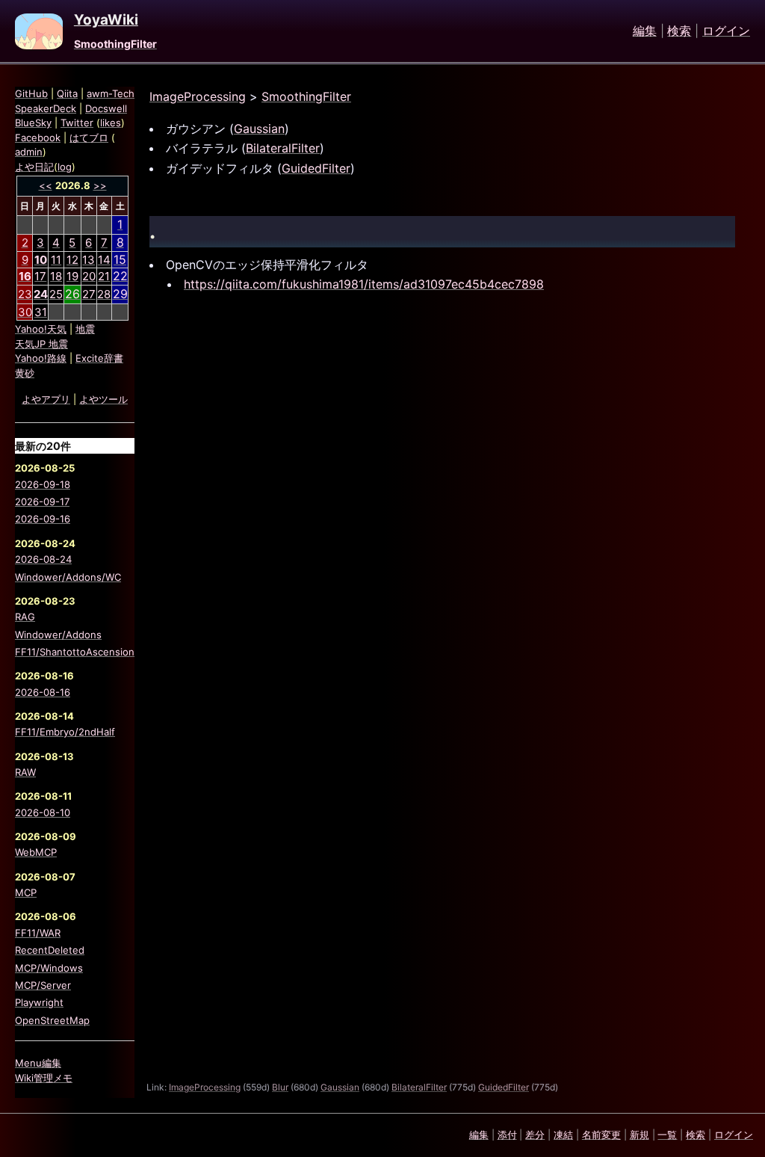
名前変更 (601, 1135)
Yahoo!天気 (40, 329)
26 (72, 293)
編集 (645, 31)
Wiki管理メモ (43, 1078)
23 (25, 294)
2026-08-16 (42, 692)
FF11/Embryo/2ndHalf (65, 731)
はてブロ (88, 138)
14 (104, 260)
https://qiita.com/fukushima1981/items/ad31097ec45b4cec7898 (364, 284)
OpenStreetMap (52, 1020)
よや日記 (34, 167)
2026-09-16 (42, 518)
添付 (507, 1135)
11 (56, 260)
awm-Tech (110, 93)
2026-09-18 (42, 484)
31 (40, 312)
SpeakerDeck (45, 108)
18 (56, 276)
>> (100, 185)
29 (120, 293)
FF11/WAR (38, 933)
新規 (639, 1135)
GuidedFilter (316, 168)
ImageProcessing (197, 96)
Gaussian (259, 128)
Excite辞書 (99, 358)
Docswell (106, 108)
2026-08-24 (43, 559)
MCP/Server (43, 985)
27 (89, 294)
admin (29, 152)
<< (45, 185)
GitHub (31, 93)
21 (104, 276)
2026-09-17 (42, 501)
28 (104, 294)
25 (56, 294)
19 (72, 276)
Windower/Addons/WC (68, 577)
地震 (85, 329)
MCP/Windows (49, 968)
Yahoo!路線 (40, 358)
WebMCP (36, 852)
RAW (25, 772)
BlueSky (33, 123)
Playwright (39, 1002)
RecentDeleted (49, 950)
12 (72, 260)
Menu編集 (38, 1063)
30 (25, 312)
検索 (679, 31)
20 (89, 276)
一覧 (667, 1135)
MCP (26, 892)
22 (120, 275)
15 (120, 259)
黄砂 (24, 373)
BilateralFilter (283, 148)
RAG (25, 616)
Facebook (38, 138)
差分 (535, 1135)
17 (40, 276)
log (65, 167)
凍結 (563, 1135)
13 (88, 260)
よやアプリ (46, 399)
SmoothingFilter (115, 43)
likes (110, 123)
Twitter (77, 123)
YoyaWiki (106, 20)
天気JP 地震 (41, 344)
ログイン (726, 31)
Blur (280, 1087)
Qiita (67, 93)
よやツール (103, 399)
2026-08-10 (42, 812)
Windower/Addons (58, 634)
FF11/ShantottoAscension (74, 652)
